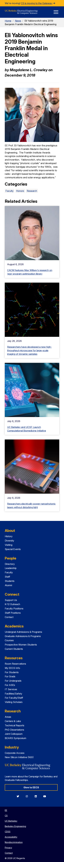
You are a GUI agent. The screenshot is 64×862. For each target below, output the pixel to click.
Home (8, 20)
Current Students (14, 648)
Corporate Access (14, 752)
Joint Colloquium (13, 733)
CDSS (7, 831)
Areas (8, 716)
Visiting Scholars (13, 702)
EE (6, 810)
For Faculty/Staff (14, 697)
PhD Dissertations (14, 729)
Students (9, 581)
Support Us (11, 600)
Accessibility (11, 837)
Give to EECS (31, 787)
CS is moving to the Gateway (37, 3)
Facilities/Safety (13, 693)
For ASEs (10, 685)
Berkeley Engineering (15, 826)
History (9, 536)
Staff (7, 576)
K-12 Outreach (12, 604)
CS (6, 815)
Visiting (8, 544)
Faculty (10, 190)
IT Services (11, 689)
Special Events (13, 549)
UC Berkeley (11, 821)
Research (32, 190)
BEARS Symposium (15, 738)
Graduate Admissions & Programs (23, 636)
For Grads (10, 676)
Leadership (11, 568)
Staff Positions (13, 612)
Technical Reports (14, 725)
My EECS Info (12, 668)
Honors (20, 190)
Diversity (9, 540)
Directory (10, 563)
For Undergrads (13, 680)
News (18, 20)
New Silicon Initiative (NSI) (19, 757)
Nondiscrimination (14, 842)
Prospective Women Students (21, 644)
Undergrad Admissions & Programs (23, 631)
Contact (9, 617)
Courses (9, 640)
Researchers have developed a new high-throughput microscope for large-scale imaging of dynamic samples (29, 350)
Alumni (8, 585)
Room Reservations (15, 663)
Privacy (8, 847)
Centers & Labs (13, 721)
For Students (12, 672)
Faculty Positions (14, 608)
